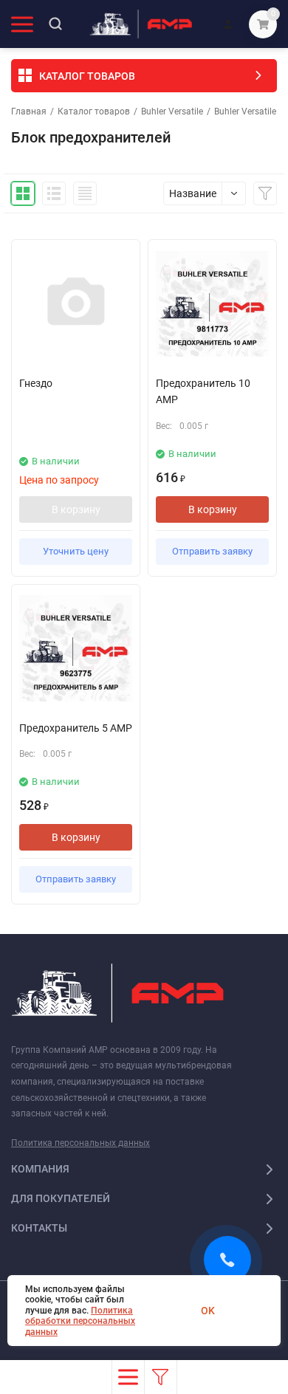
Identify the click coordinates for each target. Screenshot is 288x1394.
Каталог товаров (94, 111)
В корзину (76, 509)
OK (208, 1310)
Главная (29, 111)
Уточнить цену (76, 551)
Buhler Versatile (172, 111)
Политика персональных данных (80, 1143)
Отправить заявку (212, 551)
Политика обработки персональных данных (80, 1321)
